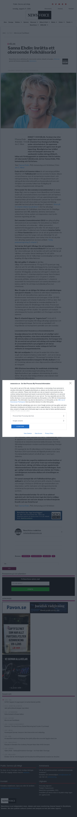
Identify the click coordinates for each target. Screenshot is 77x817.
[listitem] (38, 416)
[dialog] (38, 408)
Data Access (38, 433)
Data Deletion (28, 433)
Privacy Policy (49, 433)
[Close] (71, 383)
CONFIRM (20, 426)
